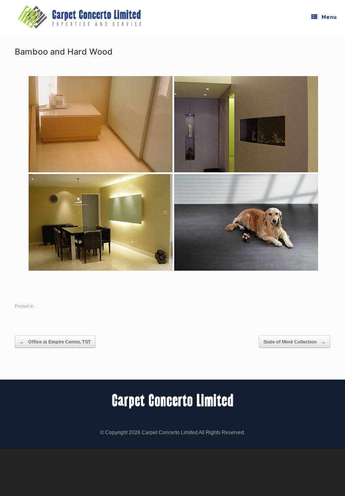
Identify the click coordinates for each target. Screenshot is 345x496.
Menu (329, 17)
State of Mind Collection (294, 341)
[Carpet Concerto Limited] (79, 17)
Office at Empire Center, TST (55, 341)
